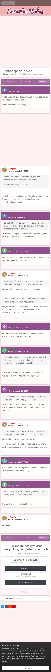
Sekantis (42, 81)
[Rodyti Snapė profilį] (4, 250)
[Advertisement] (25, 41)
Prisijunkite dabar (25, 582)
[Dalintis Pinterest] (14, 606)
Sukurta (17, 91)
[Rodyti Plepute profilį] (4, 169)
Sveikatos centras (35, 74)
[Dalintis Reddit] (10, 606)
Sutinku (26, 668)
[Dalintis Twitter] (2, 606)
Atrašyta (18, 171)
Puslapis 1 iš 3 (25, 82)
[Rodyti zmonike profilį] (4, 460)
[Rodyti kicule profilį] (4, 90)
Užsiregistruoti (25, 568)
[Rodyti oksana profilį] (4, 326)
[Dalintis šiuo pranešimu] (47, 91)
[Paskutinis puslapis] (47, 81)
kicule (11, 74)
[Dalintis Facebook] (6, 606)
